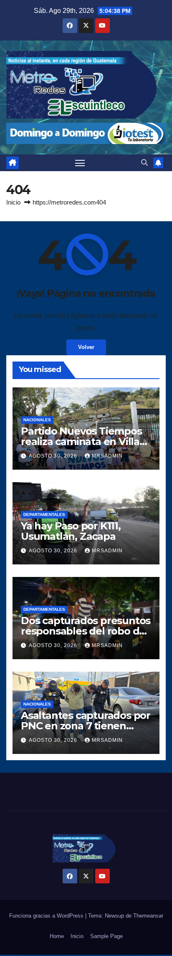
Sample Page (106, 936)
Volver (86, 347)
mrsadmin (107, 456)
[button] (144, 162)
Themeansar (148, 916)
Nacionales (37, 419)
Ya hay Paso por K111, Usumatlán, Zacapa (71, 531)
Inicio (13, 202)
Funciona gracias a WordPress (47, 916)
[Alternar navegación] (80, 163)
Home (57, 936)
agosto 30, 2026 (54, 456)
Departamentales (44, 514)
